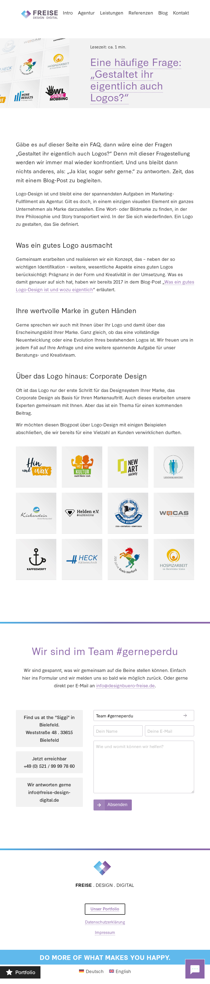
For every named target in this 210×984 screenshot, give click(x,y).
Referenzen (141, 12)
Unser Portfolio (105, 908)
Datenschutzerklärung (105, 922)
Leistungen (111, 12)
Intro (68, 12)
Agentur (86, 12)
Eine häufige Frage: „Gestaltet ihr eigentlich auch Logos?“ (135, 79)
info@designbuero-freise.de (125, 685)
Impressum (105, 932)
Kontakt (181, 12)
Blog (163, 12)
